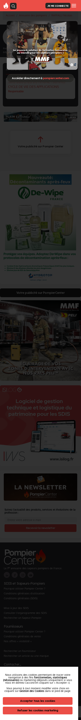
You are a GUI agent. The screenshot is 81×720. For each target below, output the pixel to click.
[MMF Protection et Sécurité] (42, 45)
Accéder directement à (40, 78)
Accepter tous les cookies (37, 701)
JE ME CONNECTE (57, 5)
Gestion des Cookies (31, 691)
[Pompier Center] (6, 5)
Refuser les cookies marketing (37, 710)
